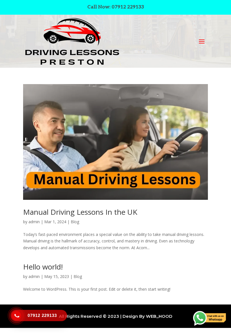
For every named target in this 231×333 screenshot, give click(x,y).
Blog (75, 221)
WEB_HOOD (159, 316)
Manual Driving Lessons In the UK (80, 212)
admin (34, 221)
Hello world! (43, 267)
